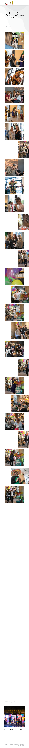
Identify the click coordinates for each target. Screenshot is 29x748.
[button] (14, 30)
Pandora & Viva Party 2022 (13, 730)
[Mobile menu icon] (25, 2)
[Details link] (14, 716)
